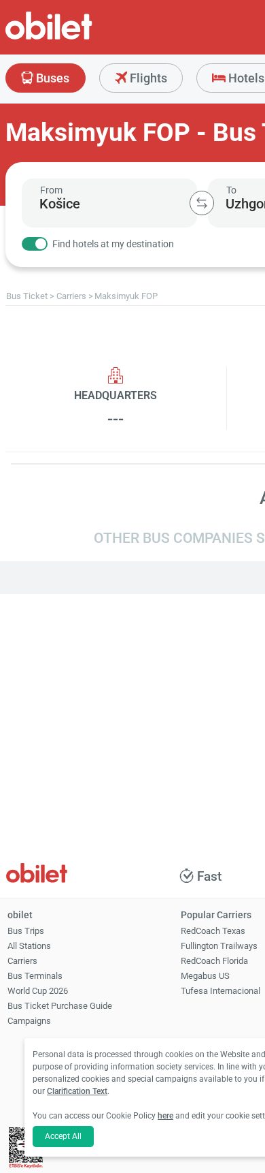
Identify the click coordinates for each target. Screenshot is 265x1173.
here (165, 1116)
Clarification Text (77, 1091)
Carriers (22, 961)
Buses (51, 78)
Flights (147, 78)
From (51, 190)
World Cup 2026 (37, 991)
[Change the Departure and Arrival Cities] (202, 203)
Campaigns (29, 1021)
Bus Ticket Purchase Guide (59, 1006)
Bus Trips (25, 931)
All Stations (29, 946)
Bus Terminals (35, 976)
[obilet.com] (81, 37)
